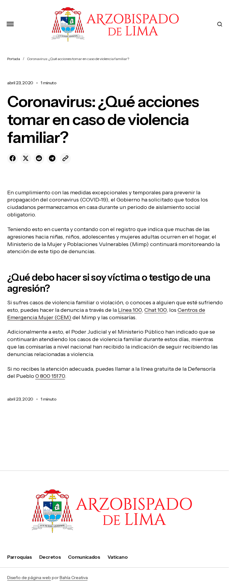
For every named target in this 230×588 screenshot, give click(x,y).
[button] (10, 24)
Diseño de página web (29, 577)
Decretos (50, 557)
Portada (13, 58)
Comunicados (84, 557)
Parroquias (19, 557)
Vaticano (118, 557)
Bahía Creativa (73, 577)
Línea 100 (130, 310)
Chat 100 (155, 310)
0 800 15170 (50, 376)
